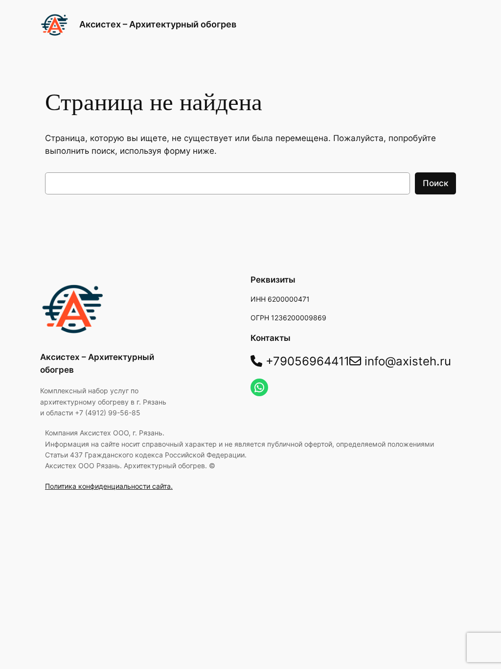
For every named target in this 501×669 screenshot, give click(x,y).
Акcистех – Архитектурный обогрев (157, 24)
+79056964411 (305, 361)
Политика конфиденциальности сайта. (109, 486)
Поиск (435, 183)
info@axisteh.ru (406, 361)
